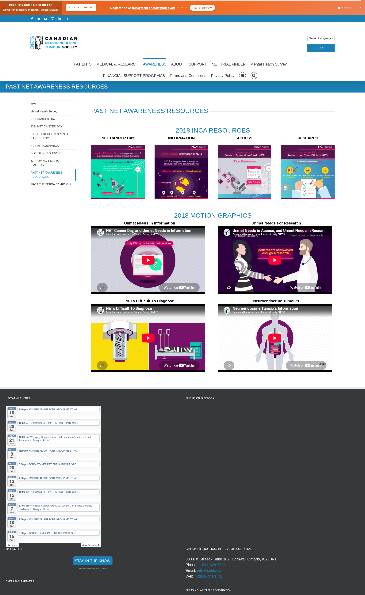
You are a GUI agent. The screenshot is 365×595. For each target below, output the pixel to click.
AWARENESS (39, 104)
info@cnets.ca (209, 570)
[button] (254, 75)
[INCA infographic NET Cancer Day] (118, 147)
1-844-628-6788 (212, 565)
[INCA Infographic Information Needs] (181, 147)
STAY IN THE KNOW (92, 561)
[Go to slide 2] (342, 8)
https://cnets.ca (209, 576)
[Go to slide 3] (345, 8)
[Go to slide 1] (339, 8)
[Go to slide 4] (347, 8)
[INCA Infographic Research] (308, 147)
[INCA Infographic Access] (244, 147)
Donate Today (221, 7)
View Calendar (90, 545)
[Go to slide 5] (350, 8)
